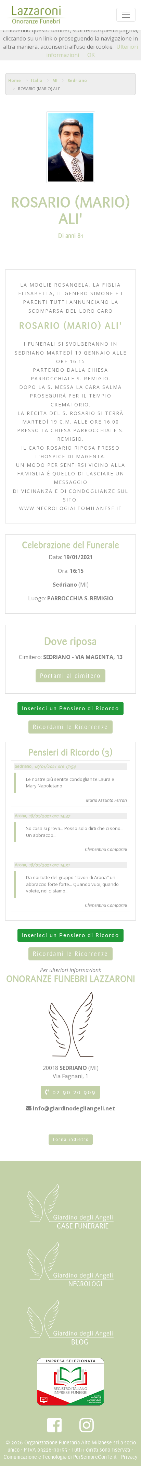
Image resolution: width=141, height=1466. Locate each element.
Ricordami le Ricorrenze (70, 727)
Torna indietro (70, 1139)
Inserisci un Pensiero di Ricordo (70, 708)
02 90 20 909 (73, 1092)
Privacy (129, 1457)
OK (91, 55)
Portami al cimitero (70, 675)
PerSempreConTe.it (95, 1457)
